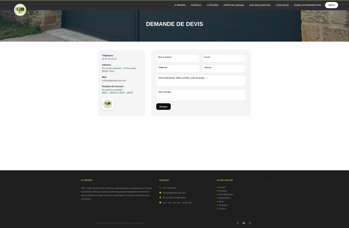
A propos (180, 5)
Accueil (222, 187)
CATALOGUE (282, 5)
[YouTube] (243, 223)
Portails (196, 5)
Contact (222, 209)
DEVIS (331, 5)
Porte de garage (234, 5)
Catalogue (223, 205)
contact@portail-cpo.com (174, 192)
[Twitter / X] (249, 223)
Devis (221, 201)
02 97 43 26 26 (169, 188)
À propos (223, 191)
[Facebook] (237, 223)
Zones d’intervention (307, 5)
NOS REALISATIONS (259, 5)
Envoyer (163, 106)
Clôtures (212, 5)
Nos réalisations (226, 194)
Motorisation (224, 198)
